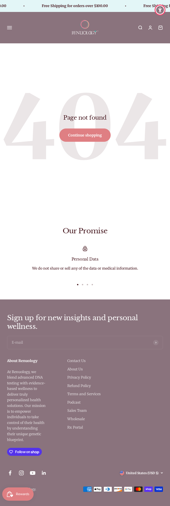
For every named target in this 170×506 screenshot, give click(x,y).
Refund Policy (79, 385)
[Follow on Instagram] (21, 473)
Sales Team (77, 410)
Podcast (74, 402)
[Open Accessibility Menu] (160, 9)
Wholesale (76, 419)
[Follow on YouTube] (33, 473)
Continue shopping (85, 135)
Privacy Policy (79, 377)
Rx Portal (75, 427)
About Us (75, 369)
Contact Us (76, 360)
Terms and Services (84, 394)
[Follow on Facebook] (10, 473)
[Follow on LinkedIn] (44, 473)
